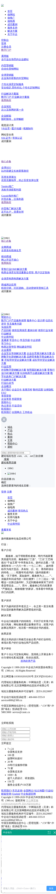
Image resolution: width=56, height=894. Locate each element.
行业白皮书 (7, 383)
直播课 (5, 340)
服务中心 (32, 320)
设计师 (41, 320)
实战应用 (6, 327)
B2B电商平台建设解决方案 (35, 373)
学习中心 (6, 343)
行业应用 (6, 366)
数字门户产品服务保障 (13, 320)
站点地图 (39, 790)
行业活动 (17, 405)
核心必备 (6, 161)
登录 (3, 43)
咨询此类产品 (28, 661)
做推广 (11, 17)
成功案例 (12, 24)
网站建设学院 (24, 346)
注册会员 (6, 46)
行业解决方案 (8, 379)
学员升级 (25, 340)
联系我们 (6, 409)
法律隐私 (49, 389)
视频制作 (28, 128)
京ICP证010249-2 (31, 803)
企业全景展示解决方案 (39, 353)
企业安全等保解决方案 (13, 353)
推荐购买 (6, 100)
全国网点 (17, 412)
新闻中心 (6, 402)
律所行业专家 (45, 330)
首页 (9, 11)
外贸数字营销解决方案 (13, 370)
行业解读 (6, 333)
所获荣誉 (17, 399)
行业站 (49, 790)
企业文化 (17, 389)
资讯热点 (23, 510)
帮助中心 (6, 317)
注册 (9, 491)
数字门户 (6, 50)
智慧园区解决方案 (37, 370)
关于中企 (12, 34)
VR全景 (5, 128)
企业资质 (6, 399)
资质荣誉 (6, 395)
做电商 (11, 21)
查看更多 (6, 529)
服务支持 (12, 27)
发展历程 (27, 389)
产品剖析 (6, 330)
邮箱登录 (6, 794)
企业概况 (6, 386)
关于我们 (6, 389)
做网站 (11, 14)
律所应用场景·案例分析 (24, 330)
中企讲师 (35, 340)
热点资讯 (6, 405)
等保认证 (17, 138)
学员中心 (14, 340)
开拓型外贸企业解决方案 (18, 360)
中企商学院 (7, 337)
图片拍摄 (16, 128)
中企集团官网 (28, 794)
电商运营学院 (8, 346)
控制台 (5, 40)
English (16, 794)
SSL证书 (6, 138)
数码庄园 (38, 389)
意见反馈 (17, 790)
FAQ (3, 392)
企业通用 (6, 350)
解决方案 (12, 31)
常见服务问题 (14, 323)
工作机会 (27, 412)
